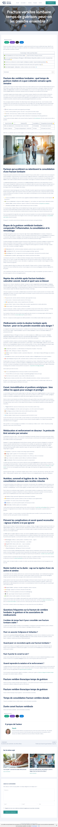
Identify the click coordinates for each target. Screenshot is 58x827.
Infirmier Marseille (9, 2)
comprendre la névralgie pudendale (37, 365)
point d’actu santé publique (41, 507)
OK (38, 826)
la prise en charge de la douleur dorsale (45, 672)
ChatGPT (6, 42)
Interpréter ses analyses (44, 203)
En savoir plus (34, 826)
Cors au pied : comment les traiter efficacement (14, 769)
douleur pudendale (18, 558)
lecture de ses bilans (12, 601)
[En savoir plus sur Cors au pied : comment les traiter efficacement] (15, 760)
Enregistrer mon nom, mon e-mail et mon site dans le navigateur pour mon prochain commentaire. (22, 808)
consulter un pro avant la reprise (47, 553)
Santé (4, 771)
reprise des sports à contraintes (25, 669)
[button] (26, 3)
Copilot (21, 42)
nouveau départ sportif (19, 314)
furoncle (47, 465)
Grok (17, 42)
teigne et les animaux (47, 599)
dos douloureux (37, 118)
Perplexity (12, 42)
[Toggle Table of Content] (52, 72)
